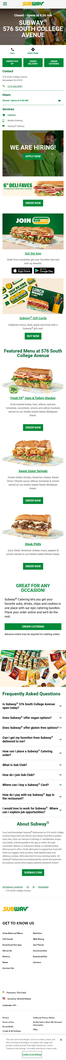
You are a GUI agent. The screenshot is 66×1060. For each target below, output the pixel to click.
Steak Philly (33, 544)
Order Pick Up (12, 62)
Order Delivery (33, 62)
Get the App (33, 253)
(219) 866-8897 (15, 86)
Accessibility (8, 1027)
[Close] (61, 1039)
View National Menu (12, 933)
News (5, 962)
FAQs (35, 1029)
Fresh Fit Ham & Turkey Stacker (33, 398)
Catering (12, 115)
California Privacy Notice (44, 1018)
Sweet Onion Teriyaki (33, 471)
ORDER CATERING (33, 626)
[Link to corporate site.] (15, 919)
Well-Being (38, 939)
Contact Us (8, 968)
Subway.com (33, 872)
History (6, 957)
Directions (33, 53)
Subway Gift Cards (33, 318)
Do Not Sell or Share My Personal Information (47, 1023)
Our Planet (38, 945)
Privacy (5, 1018)
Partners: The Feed (16, 993)
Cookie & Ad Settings (11, 1031)
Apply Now (33, 156)
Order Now (33, 203)
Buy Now (33, 336)
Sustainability (40, 957)
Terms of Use (8, 1022)
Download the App (12, 945)
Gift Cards (7, 939)
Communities (40, 951)
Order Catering (54, 62)
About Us (7, 951)
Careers (37, 962)
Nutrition (37, 933)
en (9, 1005)
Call (12, 53)
